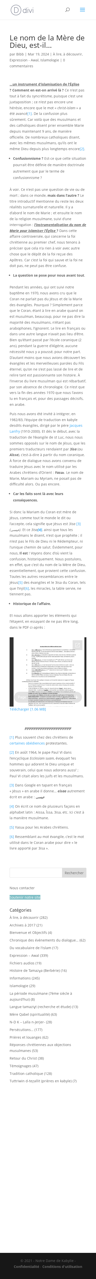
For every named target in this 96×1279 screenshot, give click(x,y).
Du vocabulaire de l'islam (30, 947)
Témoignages (21, 1066)
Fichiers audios (22, 963)
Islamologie (49, 60)
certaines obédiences (27, 743)
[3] (78, 523)
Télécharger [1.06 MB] (28, 709)
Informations (20, 978)
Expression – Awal (24, 955)
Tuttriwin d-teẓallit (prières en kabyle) (41, 1081)
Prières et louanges (25, 1037)
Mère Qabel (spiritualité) (30, 1014)
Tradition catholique (26, 1073)
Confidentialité (26, 1266)
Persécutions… (21, 1029)
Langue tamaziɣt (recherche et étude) (40, 1006)
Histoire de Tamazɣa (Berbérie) (35, 970)
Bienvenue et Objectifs (28, 932)
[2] (82, 148)
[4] (12, 806)
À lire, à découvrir (67, 54)
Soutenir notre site (25, 897)
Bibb (20, 54)
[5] (20, 582)
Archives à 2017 (22, 925)
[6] (27, 588)
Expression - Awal (24, 60)
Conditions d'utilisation (62, 1266)
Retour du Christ (23, 1058)
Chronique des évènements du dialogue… (44, 940)
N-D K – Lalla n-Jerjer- (27, 1022)
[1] (29, 113)
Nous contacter (22, 888)
